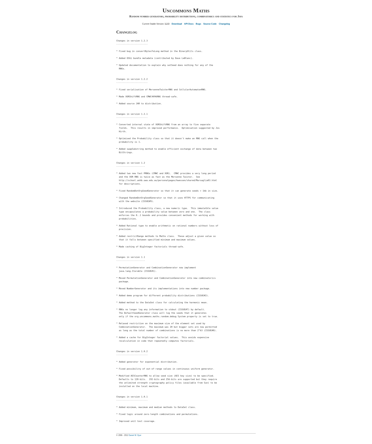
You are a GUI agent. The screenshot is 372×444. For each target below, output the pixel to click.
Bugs (198, 24)
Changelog (224, 24)
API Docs (189, 24)
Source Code (210, 24)
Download (177, 24)
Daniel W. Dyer (135, 435)
